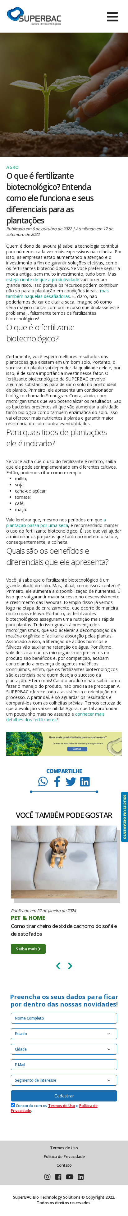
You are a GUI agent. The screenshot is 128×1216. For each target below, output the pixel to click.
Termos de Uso (61, 1105)
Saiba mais (27, 949)
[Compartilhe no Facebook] (57, 781)
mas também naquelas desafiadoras (57, 293)
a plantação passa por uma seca (56, 522)
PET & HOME (28, 918)
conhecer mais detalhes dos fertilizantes (55, 717)
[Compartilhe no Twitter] (71, 781)
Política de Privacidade (64, 1156)
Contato (64, 1165)
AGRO (12, 167)
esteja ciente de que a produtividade (42, 279)
